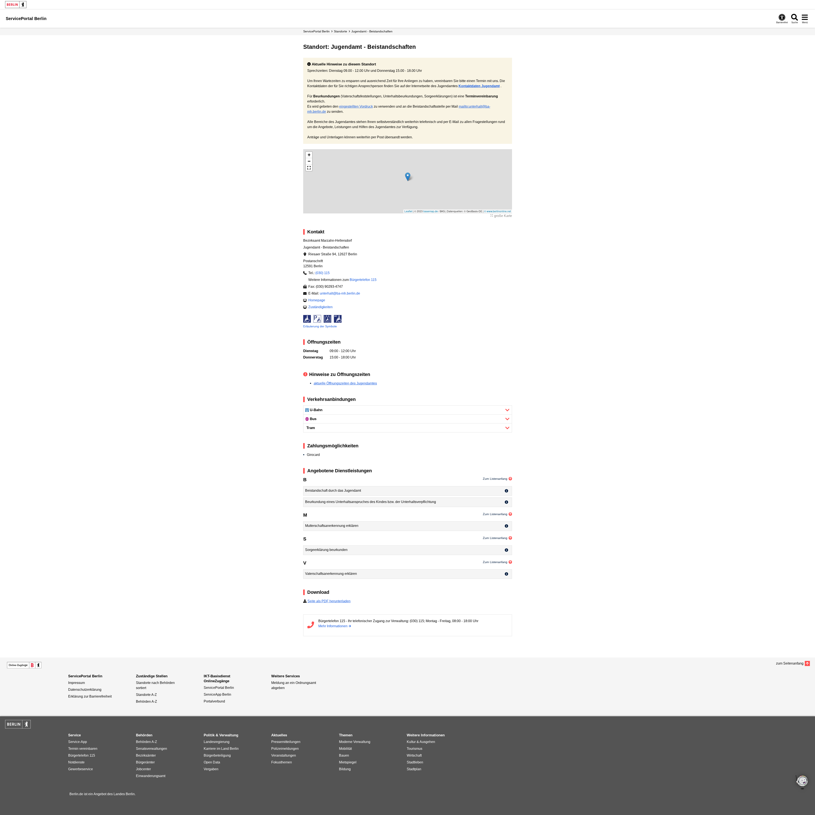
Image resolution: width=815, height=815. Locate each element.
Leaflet (408, 211)
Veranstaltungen (283, 755)
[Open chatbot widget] (802, 783)
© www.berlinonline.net (497, 211)
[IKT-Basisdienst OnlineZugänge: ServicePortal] (24, 665)
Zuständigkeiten (320, 307)
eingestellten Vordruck (356, 106)
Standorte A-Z (146, 695)
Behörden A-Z (146, 701)
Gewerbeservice (80, 769)
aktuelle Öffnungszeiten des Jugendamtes (345, 383)
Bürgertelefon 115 (363, 280)
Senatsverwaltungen (151, 748)
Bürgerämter (145, 762)
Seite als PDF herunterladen (329, 601)
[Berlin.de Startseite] (15, 4)
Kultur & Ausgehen (421, 742)
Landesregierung (216, 742)
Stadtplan (414, 769)
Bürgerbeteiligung (217, 755)
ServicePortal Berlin (316, 31)
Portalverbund (214, 701)
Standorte (340, 31)
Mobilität (345, 748)
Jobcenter (143, 769)
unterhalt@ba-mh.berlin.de (340, 293)
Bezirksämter (146, 755)
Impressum (76, 683)
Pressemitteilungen (285, 742)
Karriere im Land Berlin (221, 748)
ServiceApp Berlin (217, 694)
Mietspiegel (347, 762)
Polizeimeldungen (285, 748)
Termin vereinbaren (82, 748)
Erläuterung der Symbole (320, 326)
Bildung (345, 769)
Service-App (77, 742)
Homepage (316, 300)
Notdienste (76, 762)
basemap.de (430, 211)
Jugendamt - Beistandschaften (371, 31)
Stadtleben (415, 762)
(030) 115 (322, 273)
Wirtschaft (414, 755)
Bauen (344, 755)
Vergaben (211, 769)
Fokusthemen (281, 762)
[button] (407, 176)
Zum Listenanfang (495, 478)
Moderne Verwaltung (354, 742)
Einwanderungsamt (150, 776)
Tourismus (414, 748)
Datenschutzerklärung (84, 689)
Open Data (212, 762)
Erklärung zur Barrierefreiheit (90, 696)
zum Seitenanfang (789, 663)
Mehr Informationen (333, 626)
